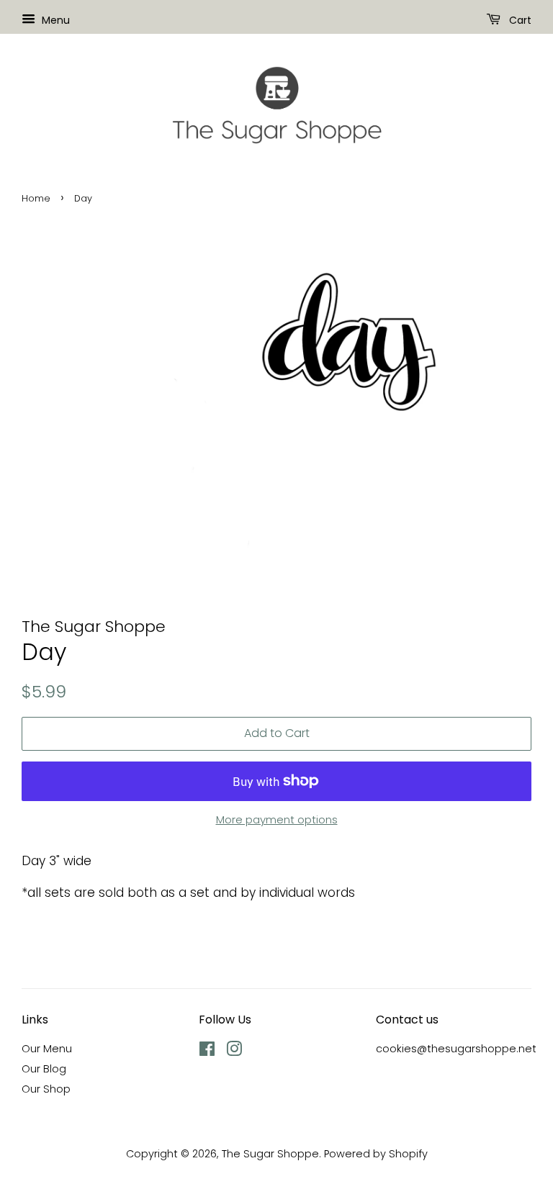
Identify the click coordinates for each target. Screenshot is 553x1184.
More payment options (277, 819)
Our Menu (47, 1048)
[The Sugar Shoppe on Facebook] (207, 1051)
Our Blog (44, 1069)
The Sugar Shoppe (270, 1154)
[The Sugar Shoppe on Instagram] (234, 1051)
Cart (518, 20)
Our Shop (46, 1089)
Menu (54, 20)
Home (36, 198)
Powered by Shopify (376, 1154)
